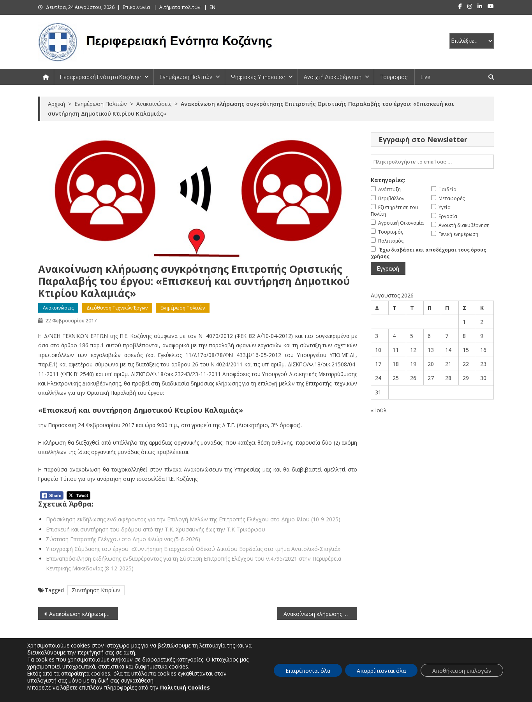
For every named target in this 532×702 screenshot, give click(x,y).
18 (396, 364)
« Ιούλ (379, 410)
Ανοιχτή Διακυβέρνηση (332, 77)
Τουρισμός (394, 77)
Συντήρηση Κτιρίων (96, 590)
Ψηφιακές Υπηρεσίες (258, 77)
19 (413, 364)
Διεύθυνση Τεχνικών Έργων (117, 307)
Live (425, 77)
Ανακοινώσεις (58, 307)
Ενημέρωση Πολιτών (186, 77)
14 (448, 350)
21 (448, 364)
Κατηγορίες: (388, 180)
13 (431, 350)
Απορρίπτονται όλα (381, 670)
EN (212, 7)
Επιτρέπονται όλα (307, 670)
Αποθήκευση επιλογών (461, 670)
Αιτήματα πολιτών (179, 7)
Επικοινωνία (136, 7)
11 (396, 350)
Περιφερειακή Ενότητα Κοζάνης (100, 77)
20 (431, 364)
